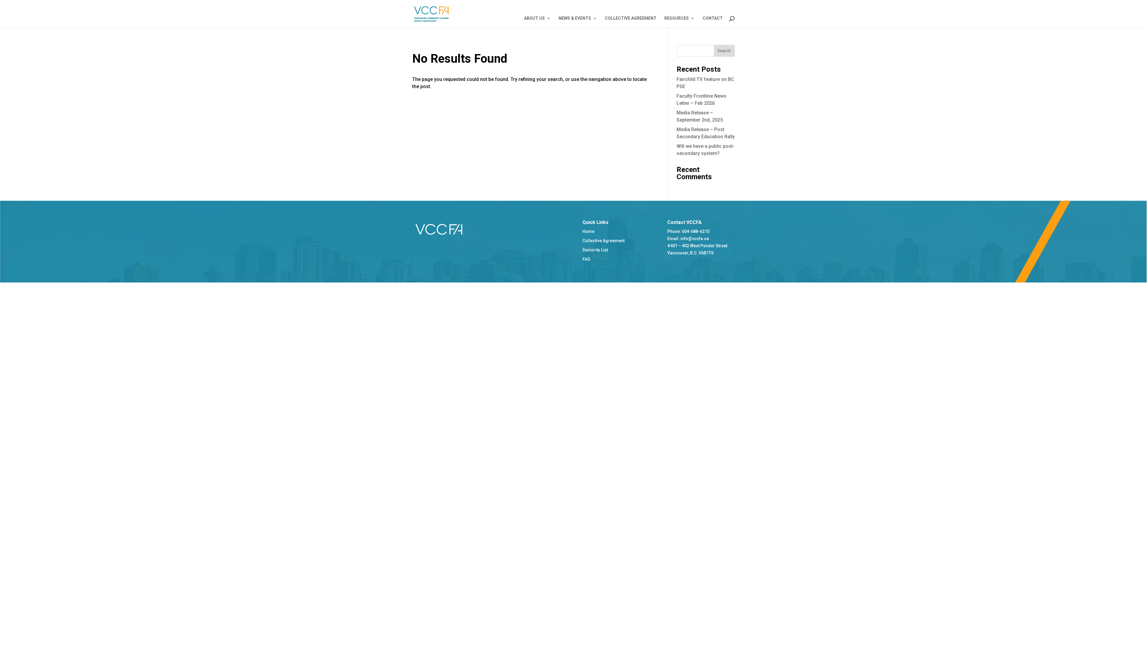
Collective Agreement (603, 240)
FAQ (586, 259)
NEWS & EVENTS (575, 18)
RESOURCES (676, 18)
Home (588, 231)
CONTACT (713, 18)
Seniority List (595, 250)
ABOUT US (534, 18)
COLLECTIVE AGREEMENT (631, 18)
